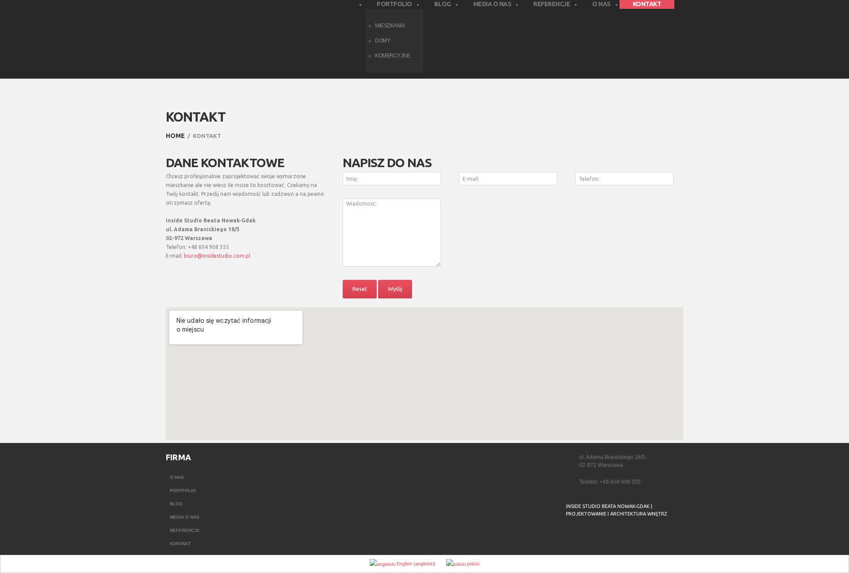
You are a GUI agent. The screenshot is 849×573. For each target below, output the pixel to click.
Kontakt (180, 543)
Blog (176, 503)
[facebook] (572, 536)
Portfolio (183, 490)
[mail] (589, 536)
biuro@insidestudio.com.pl (217, 256)
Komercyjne (392, 56)
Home (175, 135)
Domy (382, 41)
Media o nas (184, 517)
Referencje (185, 530)
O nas (177, 477)
